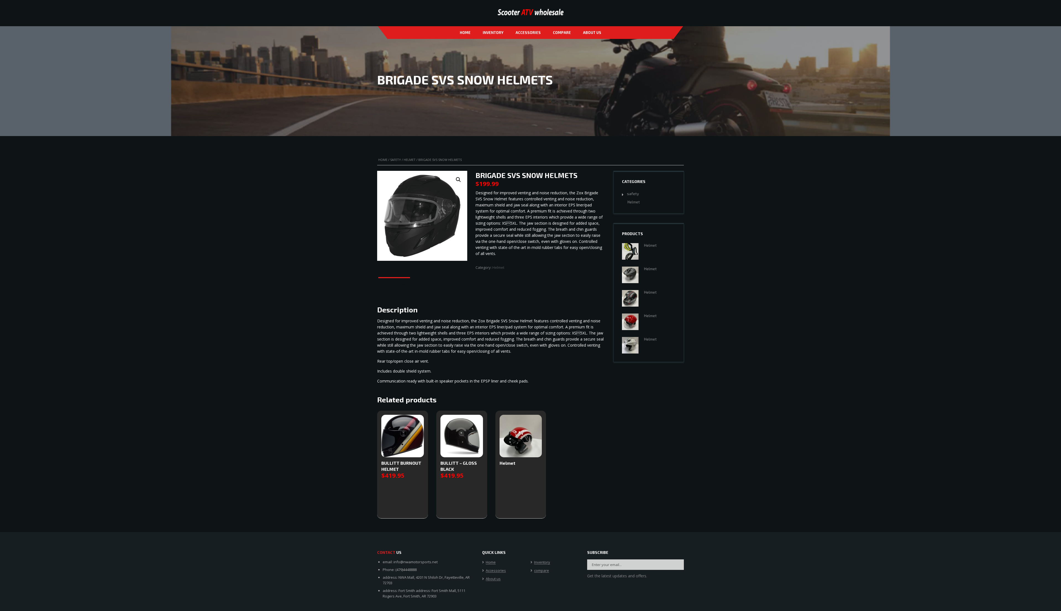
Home (465, 32)
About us (592, 32)
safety (395, 160)
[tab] (394, 284)
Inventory (493, 32)
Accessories (528, 32)
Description (394, 284)
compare (562, 32)
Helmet (410, 160)
